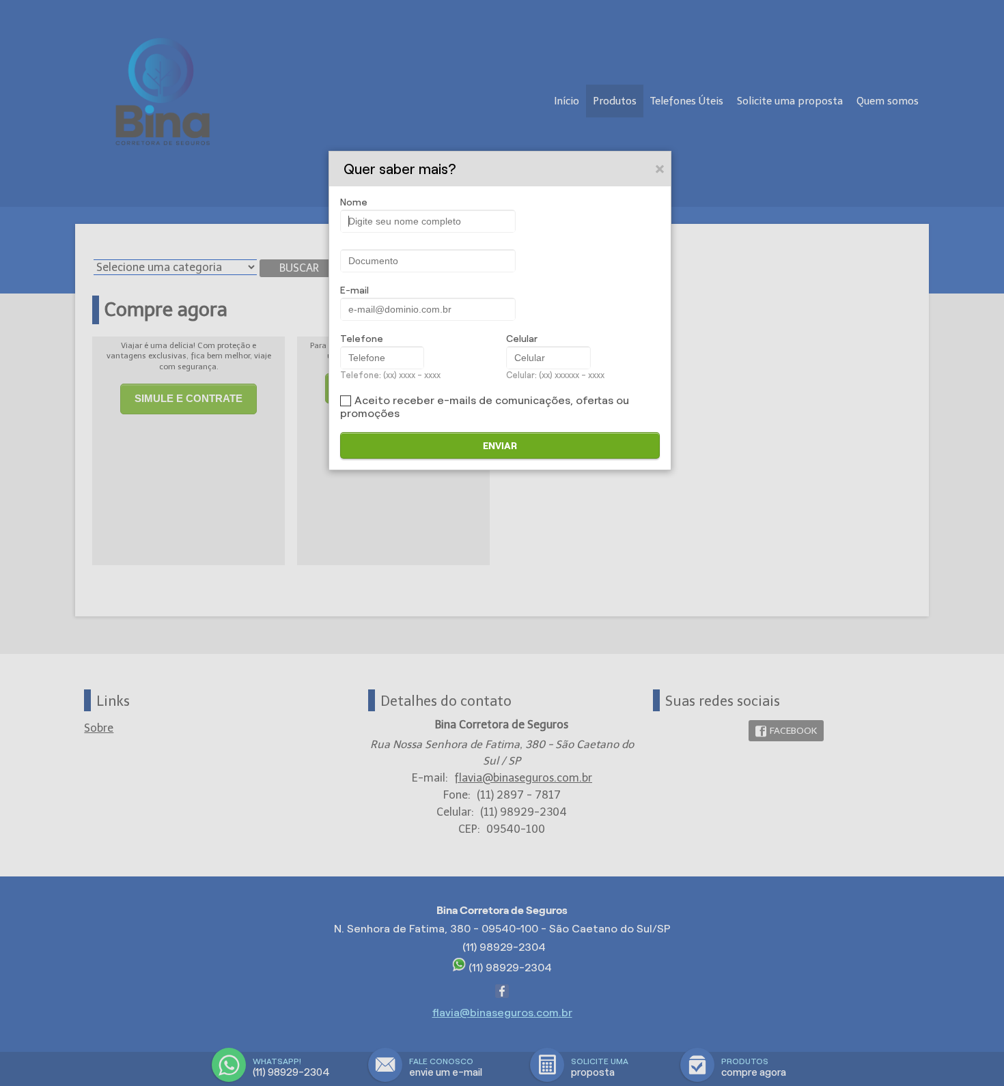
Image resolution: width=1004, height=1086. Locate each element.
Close (660, 168)
